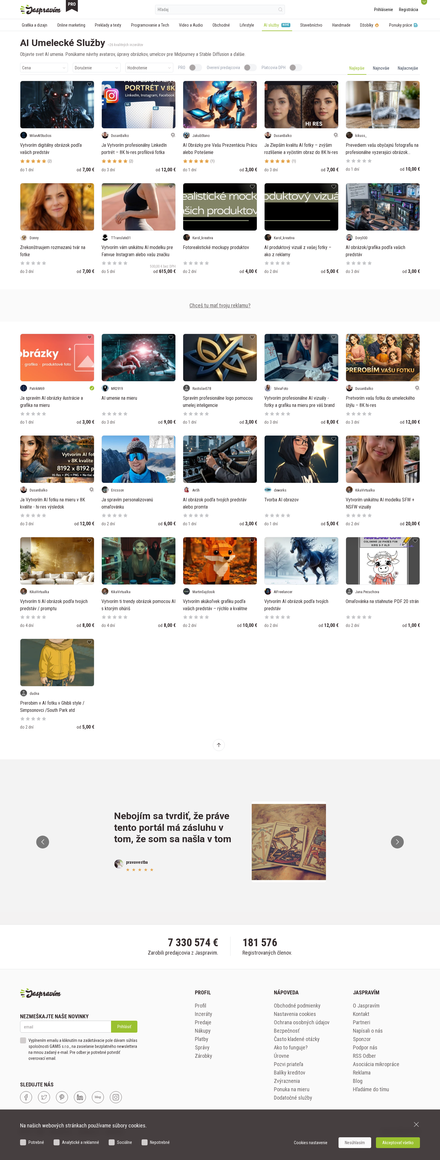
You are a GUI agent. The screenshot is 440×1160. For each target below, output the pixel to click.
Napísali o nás (368, 1031)
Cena (26, 67)
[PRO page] (72, 6)
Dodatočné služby (293, 1098)
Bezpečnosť (287, 1031)
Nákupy (203, 1031)
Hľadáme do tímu (371, 1089)
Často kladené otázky (297, 1039)
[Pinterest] (62, 1097)
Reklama (362, 1072)
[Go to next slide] (397, 842)
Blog (357, 1081)
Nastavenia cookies (295, 1014)
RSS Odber (364, 1056)
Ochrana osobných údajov (302, 1022)
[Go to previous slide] (42, 842)
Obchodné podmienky (297, 1005)
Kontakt (361, 1014)
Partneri (361, 1022)
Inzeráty (203, 1014)
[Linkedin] (80, 1097)
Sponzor (362, 1039)
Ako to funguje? (291, 1047)
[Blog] (98, 1097)
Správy (202, 1047)
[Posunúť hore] (219, 745)
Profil (200, 1005)
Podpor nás (365, 1047)
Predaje (203, 1022)
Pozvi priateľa (288, 1064)
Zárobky (203, 1056)
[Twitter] (44, 1097)
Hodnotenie (137, 67)
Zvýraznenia (287, 1081)
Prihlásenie (383, 9)
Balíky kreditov (289, 1072)
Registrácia (408, 9)
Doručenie (83, 67)
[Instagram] (116, 1097)
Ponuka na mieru (291, 1089)
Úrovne (281, 1056)
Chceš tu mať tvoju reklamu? (220, 305)
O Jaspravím (366, 1005)
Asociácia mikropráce (376, 1064)
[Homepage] (40, 9)
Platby (201, 1039)
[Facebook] (26, 1097)
